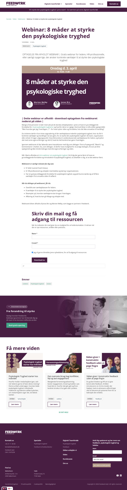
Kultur (49, 284)
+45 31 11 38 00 (10, 444)
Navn (94, 448)
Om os (100, 4)
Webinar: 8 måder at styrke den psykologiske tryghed (44, 19)
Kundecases (81, 4)
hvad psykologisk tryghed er (43, 127)
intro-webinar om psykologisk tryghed (53, 155)
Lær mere (15, 404)
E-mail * (35, 243)
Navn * (34, 233)
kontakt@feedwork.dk (12, 447)
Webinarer (21, 19)
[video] (24, 363)
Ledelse (25, 284)
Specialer (68, 4)
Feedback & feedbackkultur (43, 447)
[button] (53, 3)
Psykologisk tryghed (37, 284)
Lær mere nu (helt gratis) (101, 465)
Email (95, 456)
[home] (15, 4)
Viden (92, 4)
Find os (8, 468)
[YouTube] (117, 475)
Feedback (66, 447)
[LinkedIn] (121, 475)
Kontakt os (114, 4)
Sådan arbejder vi (70, 450)
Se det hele (63, 412)
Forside (8, 19)
